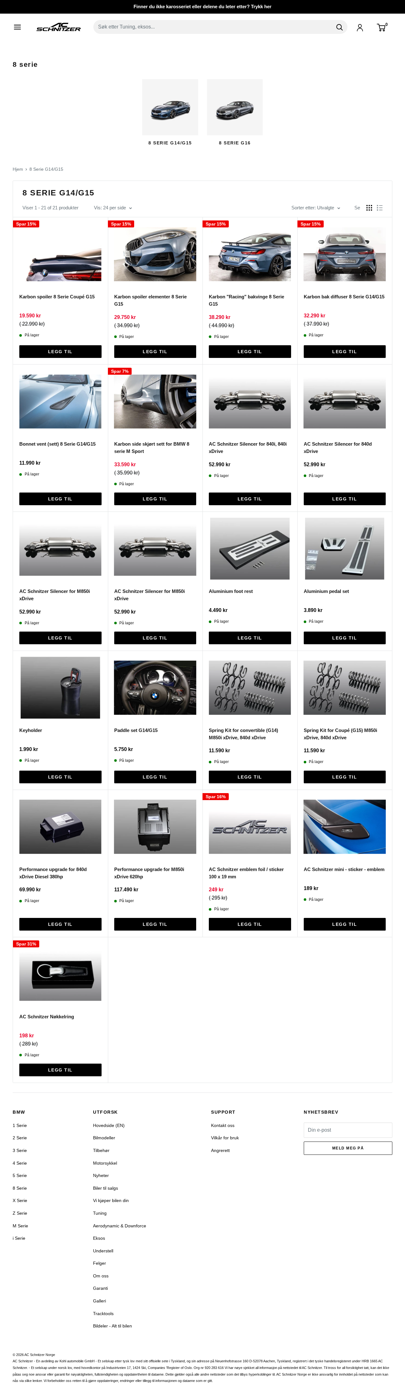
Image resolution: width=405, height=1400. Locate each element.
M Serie (20, 1225)
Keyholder (30, 730)
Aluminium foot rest (231, 591)
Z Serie (20, 1213)
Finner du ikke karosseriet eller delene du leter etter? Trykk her (202, 6)
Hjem (18, 169)
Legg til (60, 351)
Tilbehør (101, 1150)
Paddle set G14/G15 (136, 730)
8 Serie (20, 1188)
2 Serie (20, 1137)
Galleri (99, 1300)
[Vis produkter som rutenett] (369, 208)
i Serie (19, 1238)
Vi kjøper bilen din (111, 1200)
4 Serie (20, 1163)
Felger (99, 1263)
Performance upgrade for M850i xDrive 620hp (149, 873)
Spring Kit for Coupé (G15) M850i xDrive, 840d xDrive (340, 734)
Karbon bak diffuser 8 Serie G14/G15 (344, 296)
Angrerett (220, 1150)
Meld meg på (348, 1148)
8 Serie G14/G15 (46, 169)
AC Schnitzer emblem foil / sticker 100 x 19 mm (246, 873)
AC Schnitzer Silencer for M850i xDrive (54, 595)
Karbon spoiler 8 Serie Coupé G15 (57, 296)
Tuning (100, 1213)
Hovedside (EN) (109, 1125)
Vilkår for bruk (225, 1137)
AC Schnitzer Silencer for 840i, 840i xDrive (248, 447)
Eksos (99, 1238)
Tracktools (103, 1313)
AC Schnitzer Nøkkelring (46, 1016)
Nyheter (101, 1175)
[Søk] (339, 27)
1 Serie (20, 1125)
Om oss (101, 1275)
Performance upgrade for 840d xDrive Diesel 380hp (53, 873)
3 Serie (20, 1150)
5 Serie (20, 1175)
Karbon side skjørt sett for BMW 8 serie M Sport (151, 447)
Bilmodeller (104, 1137)
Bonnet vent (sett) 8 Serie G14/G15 (57, 444)
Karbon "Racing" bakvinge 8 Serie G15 (246, 300)
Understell (103, 1250)
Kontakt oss (222, 1125)
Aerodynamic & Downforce (119, 1225)
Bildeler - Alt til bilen (112, 1325)
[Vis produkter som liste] (380, 208)
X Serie (20, 1200)
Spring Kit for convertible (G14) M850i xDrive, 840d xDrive (243, 734)
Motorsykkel (105, 1163)
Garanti (100, 1288)
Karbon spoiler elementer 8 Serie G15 (150, 300)
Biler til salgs (105, 1188)
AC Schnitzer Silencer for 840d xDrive (338, 447)
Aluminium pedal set (326, 591)
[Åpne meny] (20, 27)
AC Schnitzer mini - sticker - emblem (344, 869)
